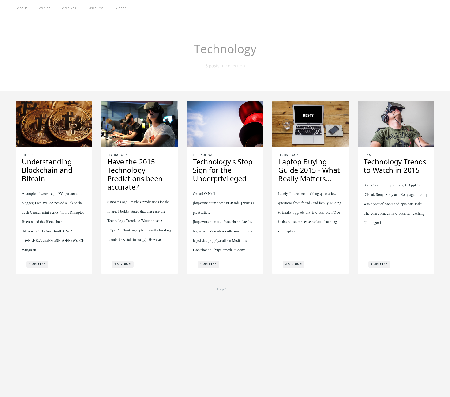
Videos (120, 7)
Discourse (96, 7)
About (22, 7)
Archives (69, 7)
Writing (44, 7)
